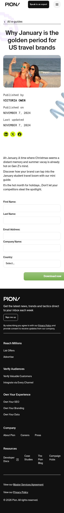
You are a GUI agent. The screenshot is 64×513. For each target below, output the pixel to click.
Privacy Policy (20, 492)
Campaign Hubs (55, 458)
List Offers (9, 351)
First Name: (9, 202)
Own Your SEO (11, 402)
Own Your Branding (13, 408)
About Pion (9, 435)
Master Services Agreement (28, 485)
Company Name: (12, 242)
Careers (25, 435)
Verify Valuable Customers (17, 376)
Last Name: (9, 214)
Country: (7, 257)
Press (38, 435)
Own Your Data (11, 414)
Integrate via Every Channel (18, 383)
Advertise (8, 357)
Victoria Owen (14, 100)
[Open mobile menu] (57, 4)
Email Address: (11, 229)
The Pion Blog (40, 459)
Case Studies (28, 458)
